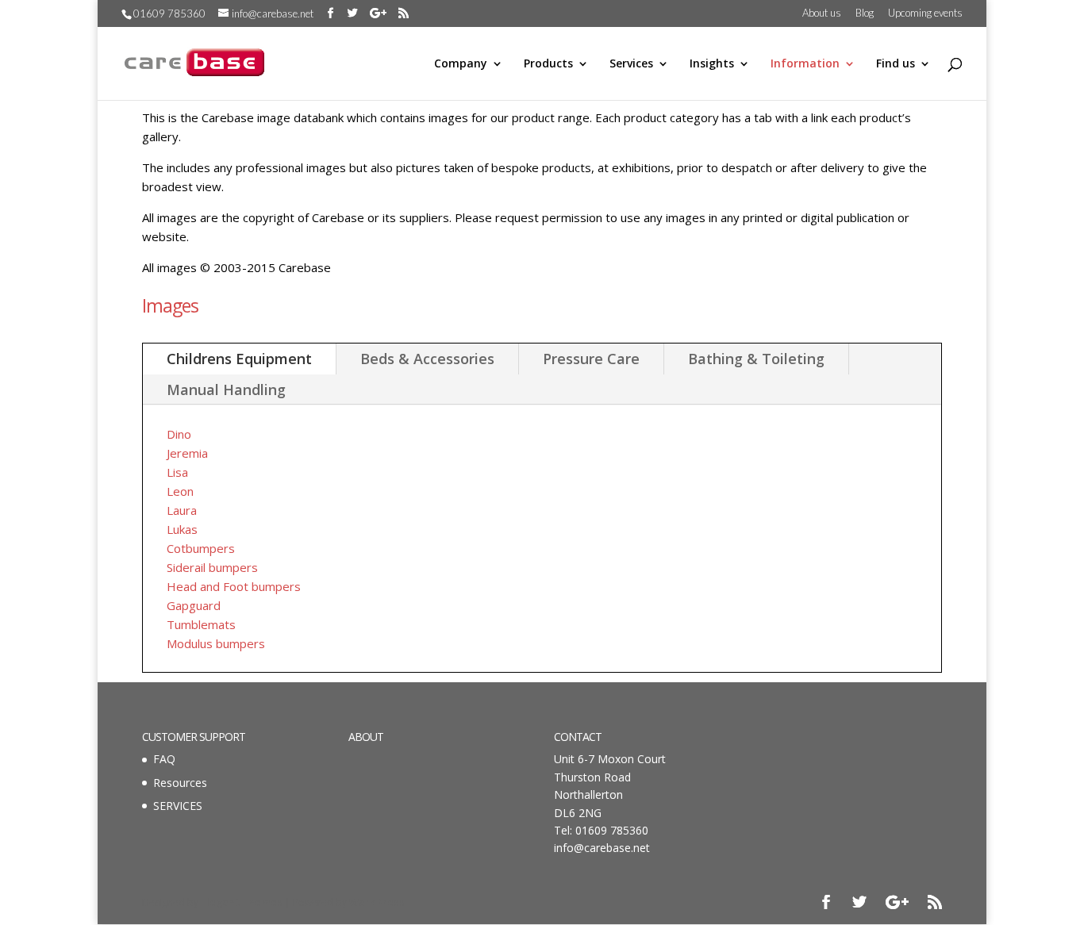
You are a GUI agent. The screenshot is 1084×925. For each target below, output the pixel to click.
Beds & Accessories (427, 358)
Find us (895, 64)
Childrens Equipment (239, 358)
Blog (864, 13)
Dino (179, 434)
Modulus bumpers (216, 643)
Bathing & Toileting (756, 358)
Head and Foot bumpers (234, 586)
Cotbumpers (201, 548)
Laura (182, 510)
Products (548, 64)
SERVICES (177, 805)
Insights (712, 64)
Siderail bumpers (212, 567)
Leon (180, 491)
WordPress (377, 902)
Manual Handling (226, 389)
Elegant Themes (242, 902)
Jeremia (187, 453)
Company (460, 64)
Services (631, 64)
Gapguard (194, 605)
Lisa (177, 472)
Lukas (182, 529)
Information (805, 64)
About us (821, 13)
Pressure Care (591, 358)
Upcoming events (925, 13)
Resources (180, 782)
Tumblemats (201, 624)
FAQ (164, 758)
